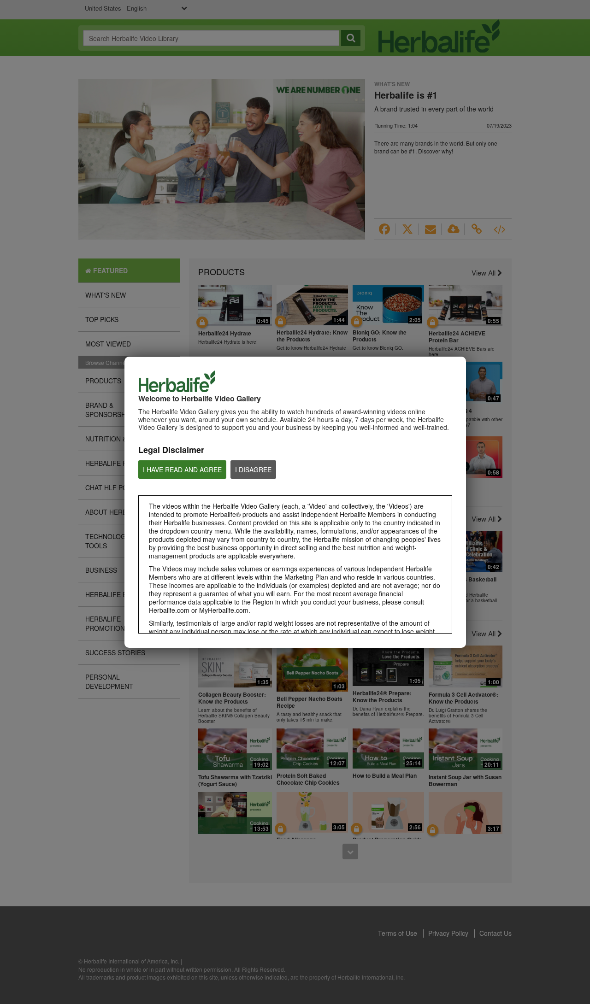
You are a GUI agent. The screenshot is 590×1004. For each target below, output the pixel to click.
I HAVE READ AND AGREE (182, 469)
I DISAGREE (253, 469)
